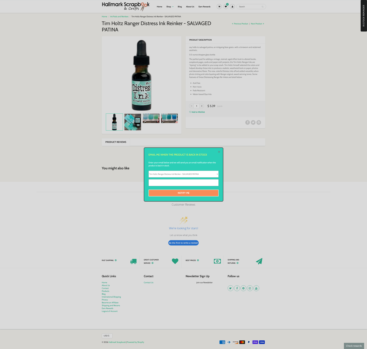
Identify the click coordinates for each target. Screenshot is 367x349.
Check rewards (354, 345)
